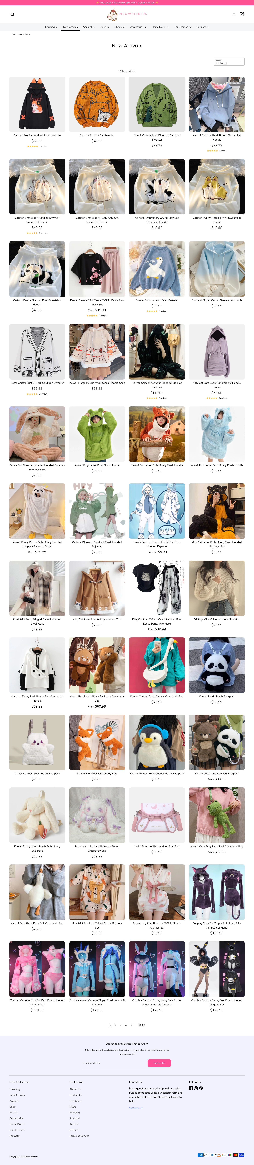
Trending (50, 27)
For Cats (202, 27)
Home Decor (159, 27)
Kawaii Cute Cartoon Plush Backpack (217, 773)
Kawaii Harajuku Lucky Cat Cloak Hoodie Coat (97, 383)
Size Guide (75, 1101)
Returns (74, 1124)
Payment (74, 1118)
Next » (141, 1025)
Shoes (118, 27)
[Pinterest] (201, 1088)
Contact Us (75, 1095)
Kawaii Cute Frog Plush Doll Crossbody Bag (217, 846)
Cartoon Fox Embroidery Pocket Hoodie (37, 135)
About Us (75, 1089)
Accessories (137, 27)
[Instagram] (196, 1088)
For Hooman (181, 27)
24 (132, 1025)
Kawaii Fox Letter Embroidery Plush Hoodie (157, 465)
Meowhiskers (32, 1156)
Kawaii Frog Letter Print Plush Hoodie (97, 465)
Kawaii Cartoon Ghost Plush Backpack (37, 773)
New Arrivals (70, 27)
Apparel (87, 27)
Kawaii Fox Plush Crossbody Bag (97, 773)
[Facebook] (191, 1088)
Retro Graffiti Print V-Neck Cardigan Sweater (37, 383)
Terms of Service (79, 1136)
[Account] (234, 14)
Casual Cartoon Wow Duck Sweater (157, 300)
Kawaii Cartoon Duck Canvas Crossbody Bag (157, 696)
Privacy (73, 1130)
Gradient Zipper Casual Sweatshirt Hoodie (217, 300)
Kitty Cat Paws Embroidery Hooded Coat (97, 619)
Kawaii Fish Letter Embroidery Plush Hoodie (216, 465)
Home (12, 34)
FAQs (72, 1106)
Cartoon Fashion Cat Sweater (97, 135)
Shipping (74, 1112)
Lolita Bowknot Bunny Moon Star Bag (157, 846)
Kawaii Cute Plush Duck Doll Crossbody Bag (37, 923)
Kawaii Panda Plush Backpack (217, 696)
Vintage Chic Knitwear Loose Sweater (216, 619)
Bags (104, 27)
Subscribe (159, 1063)
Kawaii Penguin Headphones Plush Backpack (157, 773)
